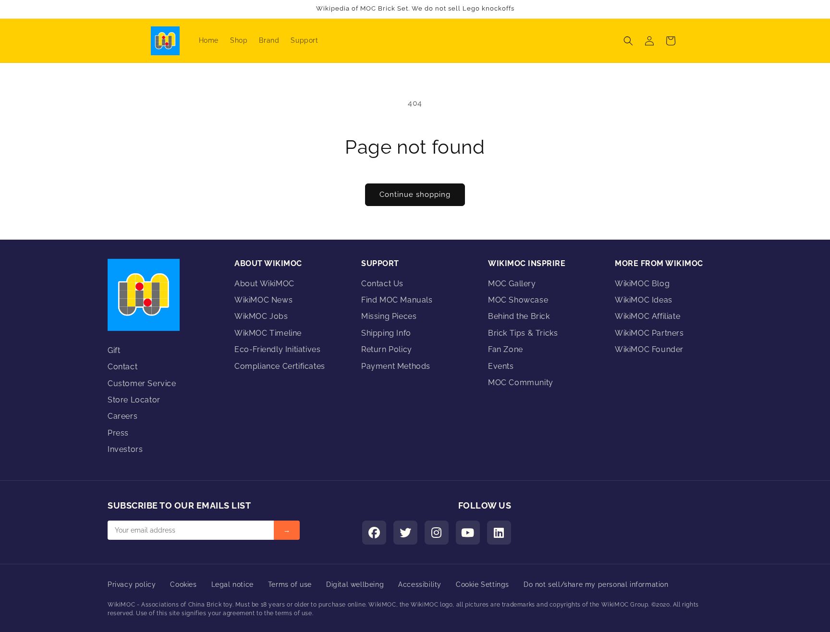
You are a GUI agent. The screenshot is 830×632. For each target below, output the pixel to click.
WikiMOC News (263, 299)
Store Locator (134, 399)
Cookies (183, 584)
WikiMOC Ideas (643, 299)
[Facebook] (374, 533)
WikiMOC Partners (649, 333)
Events (501, 366)
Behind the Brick (519, 316)
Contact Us (382, 283)
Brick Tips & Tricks (523, 333)
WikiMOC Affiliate (647, 316)
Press (118, 433)
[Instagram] (437, 533)
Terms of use (290, 584)
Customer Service (142, 383)
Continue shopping (415, 194)
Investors (125, 449)
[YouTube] (468, 533)
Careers (122, 416)
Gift (114, 350)
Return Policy (386, 349)
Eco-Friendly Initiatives (277, 349)
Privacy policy (132, 584)
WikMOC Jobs (261, 316)
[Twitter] (405, 533)
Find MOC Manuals (397, 299)
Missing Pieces (388, 316)
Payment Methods (395, 366)
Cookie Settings (482, 584)
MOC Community (520, 382)
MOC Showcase (518, 299)
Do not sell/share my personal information (596, 584)
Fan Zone (505, 349)
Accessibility (419, 584)
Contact (122, 366)
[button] (628, 40)
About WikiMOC (264, 283)
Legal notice (232, 584)
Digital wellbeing (355, 584)
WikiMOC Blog (642, 283)
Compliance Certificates (279, 366)
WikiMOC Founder (649, 349)
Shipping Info (386, 333)
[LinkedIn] (499, 533)
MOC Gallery (512, 283)
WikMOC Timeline (268, 333)
